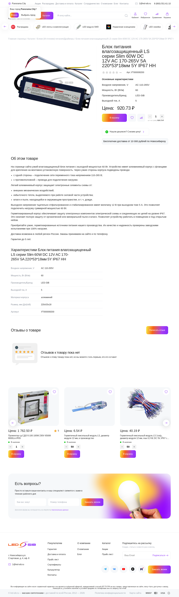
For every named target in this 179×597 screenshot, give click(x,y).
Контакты (124, 3)
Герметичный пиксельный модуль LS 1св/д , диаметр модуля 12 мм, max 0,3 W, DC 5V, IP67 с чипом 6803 (143, 437)
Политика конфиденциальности (110, 593)
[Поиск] (126, 15)
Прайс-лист (53, 559)
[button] (13, 423)
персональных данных (59, 510)
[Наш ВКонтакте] (114, 569)
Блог (116, 3)
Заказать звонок (92, 502)
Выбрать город (28, 15)
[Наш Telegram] (105, 569)
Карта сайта (135, 593)
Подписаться (159, 555)
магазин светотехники (33, 593)
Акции (38, 3)
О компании (106, 3)
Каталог (78, 3)
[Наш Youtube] (124, 569)
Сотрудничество (92, 3)
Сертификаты (54, 565)
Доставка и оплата (64, 3)
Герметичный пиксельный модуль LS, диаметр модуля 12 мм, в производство (86, 436)
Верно (14, 15)
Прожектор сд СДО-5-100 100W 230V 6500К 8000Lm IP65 (29, 436)
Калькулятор (54, 570)
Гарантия (52, 549)
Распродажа (48, 3)
